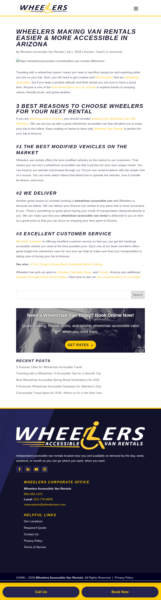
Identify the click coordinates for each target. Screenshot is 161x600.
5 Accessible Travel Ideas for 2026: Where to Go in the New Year (59, 392)
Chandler (63, 272)
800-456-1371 (33, 494)
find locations (104, 77)
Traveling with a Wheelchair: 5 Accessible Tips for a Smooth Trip (58, 373)
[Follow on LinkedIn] (28, 469)
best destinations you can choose (74, 87)
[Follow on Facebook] (19, 469)
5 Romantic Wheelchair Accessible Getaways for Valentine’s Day (58, 386)
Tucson (104, 272)
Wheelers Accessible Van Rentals (42, 51)
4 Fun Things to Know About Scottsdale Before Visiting (66, 264)
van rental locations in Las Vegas (118, 277)
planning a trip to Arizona (46, 118)
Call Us (41, 592)
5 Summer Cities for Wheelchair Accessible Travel (49, 367)
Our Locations (33, 521)
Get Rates (78, 345)
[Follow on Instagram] (44, 469)
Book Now (120, 592)
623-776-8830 (43, 499)
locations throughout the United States (41, 277)
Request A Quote (35, 527)
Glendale (76, 272)
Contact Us (31, 534)
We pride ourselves (29, 241)
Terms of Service (35, 547)
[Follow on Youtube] (36, 469)
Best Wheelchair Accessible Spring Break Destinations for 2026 (58, 379)
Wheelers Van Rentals (108, 128)
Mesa (87, 272)
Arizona (89, 51)
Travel (99, 51)
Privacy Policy (33, 540)
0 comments (114, 51)
